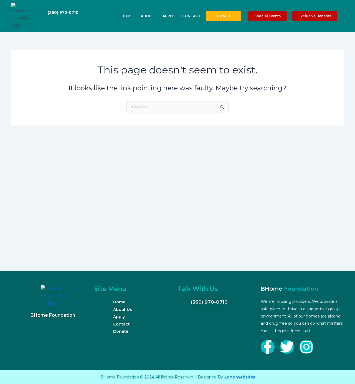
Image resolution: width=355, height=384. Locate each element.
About (147, 16)
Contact (191, 16)
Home (127, 16)
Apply (168, 16)
